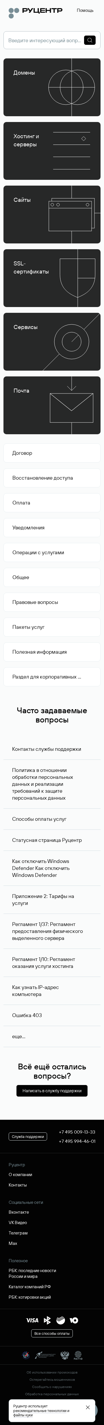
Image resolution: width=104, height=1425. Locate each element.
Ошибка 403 (27, 1015)
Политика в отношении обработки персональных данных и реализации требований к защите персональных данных (42, 784)
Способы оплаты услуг (39, 819)
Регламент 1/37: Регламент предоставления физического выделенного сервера (47, 931)
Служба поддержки (28, 1136)
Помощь (85, 10)
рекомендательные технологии (39, 1410)
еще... (18, 1036)
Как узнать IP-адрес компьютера (35, 990)
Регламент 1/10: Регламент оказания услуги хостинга (43, 962)
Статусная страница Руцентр (47, 840)
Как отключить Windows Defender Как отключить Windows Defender (41, 868)
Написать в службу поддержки (52, 1090)
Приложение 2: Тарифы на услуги (43, 899)
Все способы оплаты (52, 1333)
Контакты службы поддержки (46, 749)
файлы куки (23, 1415)
